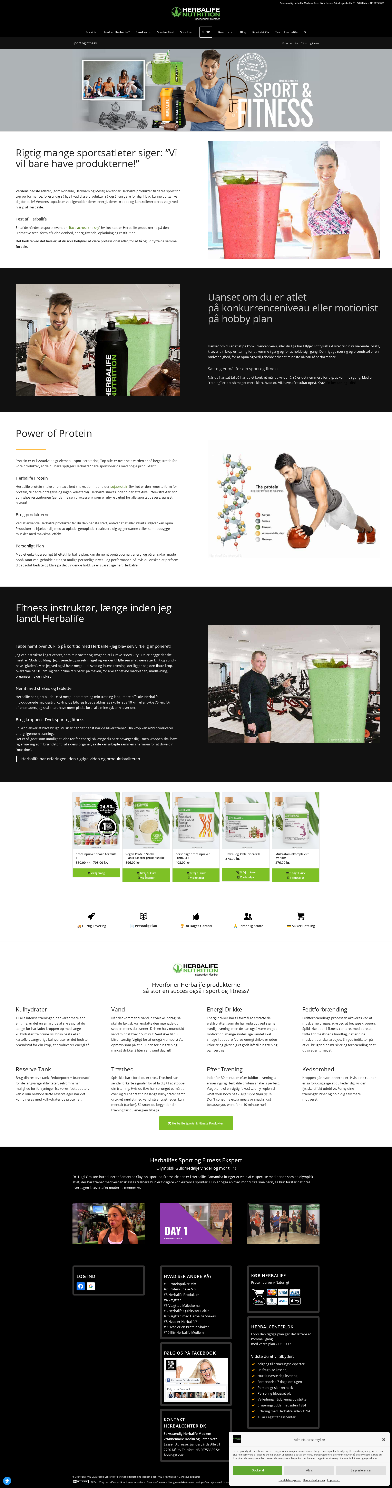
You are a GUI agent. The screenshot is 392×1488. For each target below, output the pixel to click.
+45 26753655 (204, 1450)
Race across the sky (84, 227)
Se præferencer (361, 1470)
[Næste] (313, 830)
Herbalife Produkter (183, 1294)
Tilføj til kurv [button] (147, 873)
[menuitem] (91, 32)
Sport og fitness (84, 43)
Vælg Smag (97, 873)
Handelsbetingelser (290, 1480)
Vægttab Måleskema (184, 1305)
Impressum (333, 1480)
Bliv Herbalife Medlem (187, 1332)
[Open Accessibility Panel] (7, 1481)
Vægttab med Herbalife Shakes (192, 1316)
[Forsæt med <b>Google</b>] (91, 1286)
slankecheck (283, 1387)
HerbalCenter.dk (113, 1482)
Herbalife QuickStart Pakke (188, 1311)
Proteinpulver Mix (182, 1284)
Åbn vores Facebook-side (185, 1380)
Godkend (258, 1470)
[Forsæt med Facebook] (81, 1286)
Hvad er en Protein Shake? (188, 1327)
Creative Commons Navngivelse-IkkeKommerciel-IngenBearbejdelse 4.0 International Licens (195, 1482)
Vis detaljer (147, 877)
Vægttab (175, 1300)
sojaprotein (119, 486)
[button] (384, 1440)
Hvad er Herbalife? (182, 1321)
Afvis (309, 1470)
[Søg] (305, 32)
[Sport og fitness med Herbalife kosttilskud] (196, 90)
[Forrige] (78, 830)
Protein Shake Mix (182, 1289)
